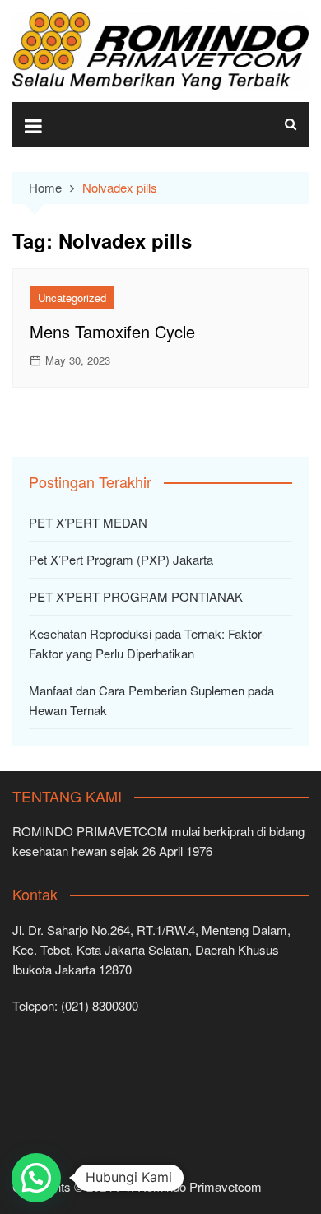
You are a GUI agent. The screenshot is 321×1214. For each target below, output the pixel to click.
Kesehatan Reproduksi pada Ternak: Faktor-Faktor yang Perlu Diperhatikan (147, 643)
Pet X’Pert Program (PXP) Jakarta (121, 559)
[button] (36, 1177)
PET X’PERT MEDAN (88, 522)
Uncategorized (72, 297)
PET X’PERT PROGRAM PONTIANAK (136, 596)
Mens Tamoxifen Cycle (112, 331)
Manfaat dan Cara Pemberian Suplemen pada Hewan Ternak (151, 700)
